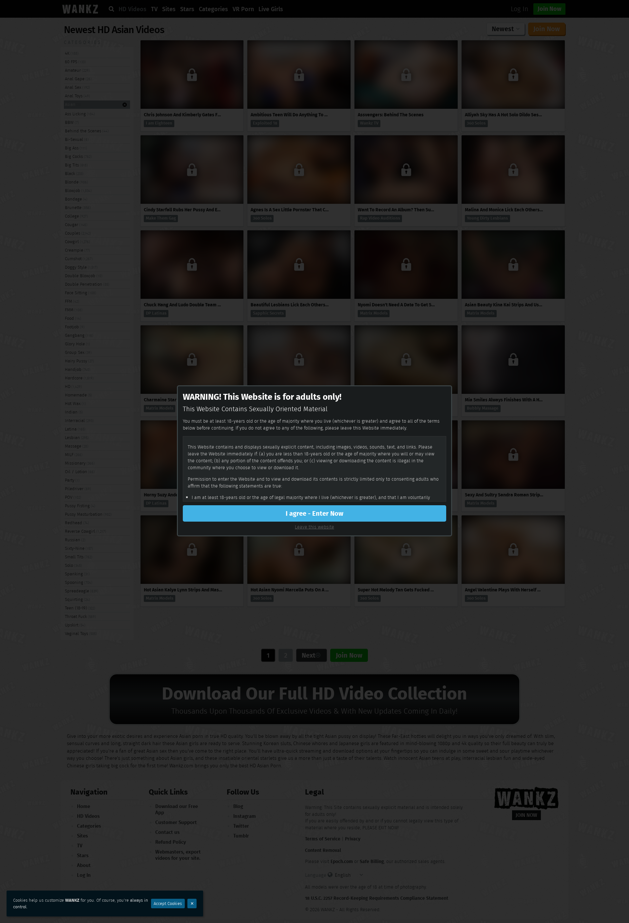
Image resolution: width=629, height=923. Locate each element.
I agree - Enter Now (314, 513)
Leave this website (314, 527)
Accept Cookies (168, 903)
